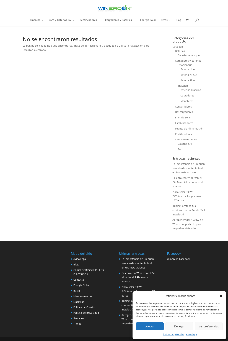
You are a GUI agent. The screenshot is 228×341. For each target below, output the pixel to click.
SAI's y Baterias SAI (186, 139)
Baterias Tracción (190, 90)
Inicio (76, 290)
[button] (221, 296)
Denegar (179, 326)
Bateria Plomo (188, 80)
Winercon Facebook (178, 259)
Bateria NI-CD (188, 74)
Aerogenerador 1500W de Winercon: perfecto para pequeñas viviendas (187, 224)
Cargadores (187, 95)
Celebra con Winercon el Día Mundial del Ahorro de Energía (188, 182)
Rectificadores (88, 20)
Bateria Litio (187, 69)
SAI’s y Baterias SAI (60, 20)
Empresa (35, 20)
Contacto (78, 279)
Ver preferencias (209, 326)
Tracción (183, 85)
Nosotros (78, 301)
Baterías (180, 51)
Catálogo (177, 46)
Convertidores (183, 106)
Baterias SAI (185, 143)
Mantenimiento (82, 296)
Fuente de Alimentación (189, 128)
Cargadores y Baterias (118, 20)
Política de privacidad (173, 334)
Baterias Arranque (189, 55)
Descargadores (184, 112)
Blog (178, 20)
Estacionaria (185, 65)
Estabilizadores (184, 123)
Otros (164, 20)
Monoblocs (186, 101)
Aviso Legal (191, 334)
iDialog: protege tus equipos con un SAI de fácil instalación (188, 210)
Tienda (77, 323)
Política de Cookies (84, 307)
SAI (180, 149)
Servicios (78, 318)
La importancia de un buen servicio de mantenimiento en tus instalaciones (188, 168)
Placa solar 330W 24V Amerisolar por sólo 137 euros (186, 196)
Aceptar (150, 326)
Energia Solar (148, 20)
